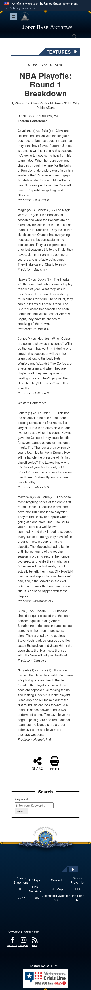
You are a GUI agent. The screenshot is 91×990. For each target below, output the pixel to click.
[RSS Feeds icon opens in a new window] (34, 941)
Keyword (21, 799)
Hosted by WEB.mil (44, 966)
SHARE (37, 768)
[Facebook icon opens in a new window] (12, 941)
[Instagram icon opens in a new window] (23, 941)
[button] (20, 8)
